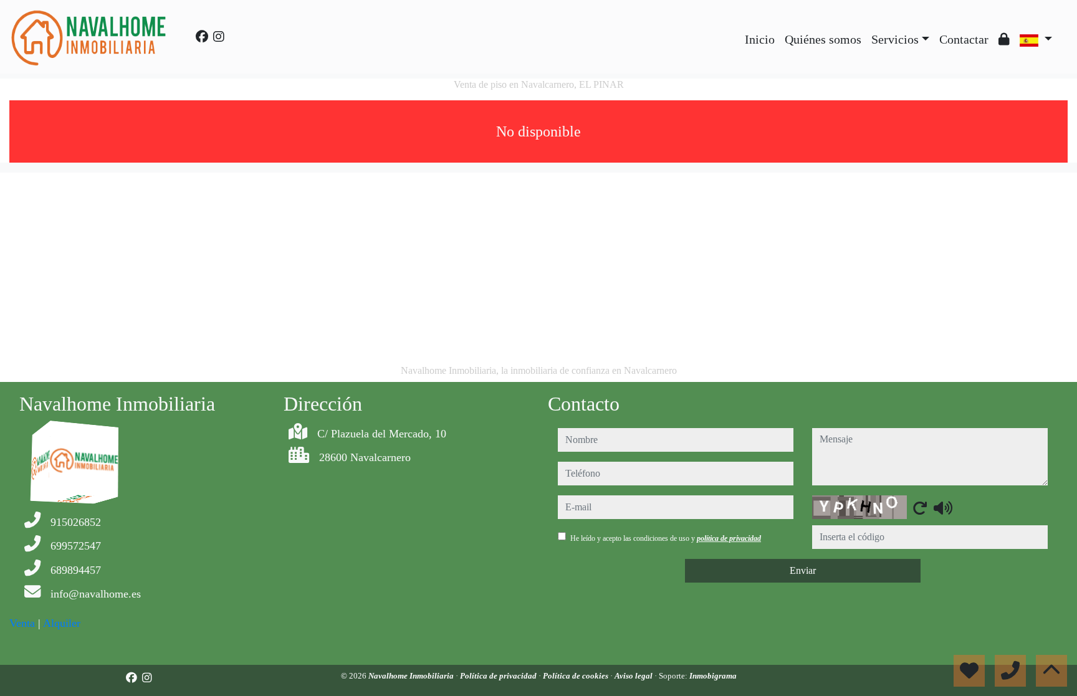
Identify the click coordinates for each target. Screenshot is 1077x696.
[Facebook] (202, 37)
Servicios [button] (895, 39)
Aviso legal (634, 675)
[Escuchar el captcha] (943, 507)
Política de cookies (576, 675)
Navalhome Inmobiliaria (412, 675)
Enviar (803, 570)
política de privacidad (729, 538)
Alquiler (61, 623)
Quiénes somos (823, 39)
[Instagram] (218, 37)
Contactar (963, 39)
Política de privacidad (499, 675)
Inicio (760, 39)
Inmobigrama (713, 675)
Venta (22, 623)
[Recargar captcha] (920, 507)
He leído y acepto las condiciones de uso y (665, 538)
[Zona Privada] (1004, 39)
